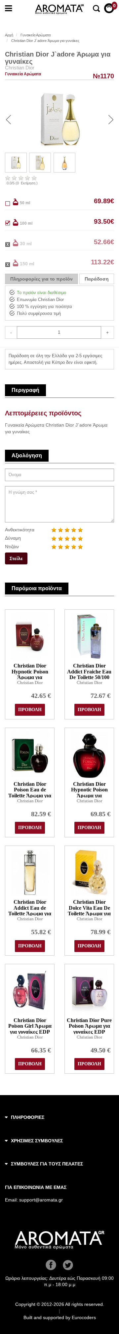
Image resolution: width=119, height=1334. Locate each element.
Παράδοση (97, 279)
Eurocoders (84, 1317)
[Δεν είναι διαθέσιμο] (11, 243)
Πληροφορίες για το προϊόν (41, 279)
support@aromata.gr (41, 1199)
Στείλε (16, 558)
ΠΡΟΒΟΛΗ (30, 709)
